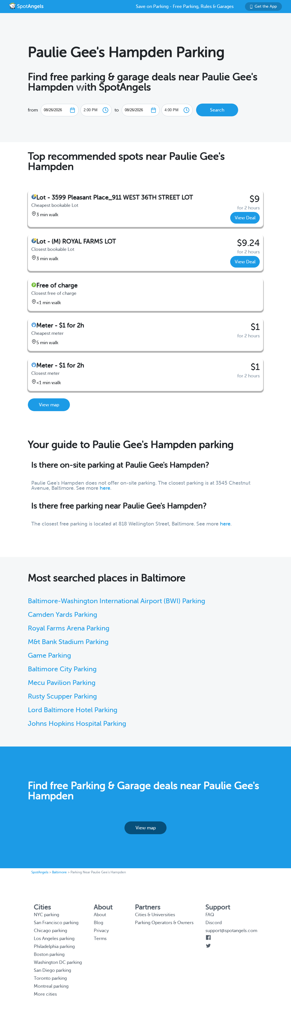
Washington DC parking (58, 962)
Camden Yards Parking (62, 615)
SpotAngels (39, 872)
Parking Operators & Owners (164, 922)
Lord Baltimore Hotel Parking (72, 710)
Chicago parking (50, 930)
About (100, 914)
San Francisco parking (56, 922)
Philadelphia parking (54, 946)
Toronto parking (50, 978)
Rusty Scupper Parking (62, 696)
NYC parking (46, 914)
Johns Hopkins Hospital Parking (77, 724)
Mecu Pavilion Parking (61, 683)
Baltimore (59, 872)
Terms (100, 938)
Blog (98, 922)
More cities (45, 994)
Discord (213, 922)
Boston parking (49, 954)
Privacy (101, 930)
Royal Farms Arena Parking (68, 628)
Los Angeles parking (54, 938)
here (105, 488)
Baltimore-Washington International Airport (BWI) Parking (116, 601)
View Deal (245, 217)
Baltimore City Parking (62, 669)
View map (49, 404)
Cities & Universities (155, 914)
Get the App (266, 6)
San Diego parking (52, 970)
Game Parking (49, 655)
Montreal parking (51, 986)
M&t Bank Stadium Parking (68, 642)
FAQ (209, 914)
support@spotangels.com (231, 930)
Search (217, 110)
